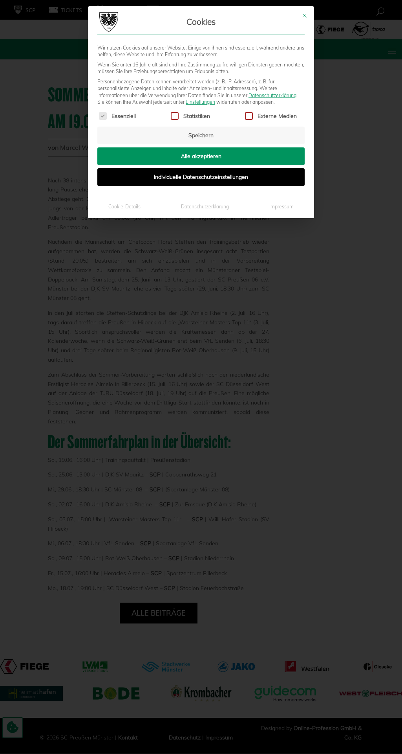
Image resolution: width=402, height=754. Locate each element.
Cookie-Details (124, 207)
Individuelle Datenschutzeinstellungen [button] (201, 176)
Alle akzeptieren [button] (201, 156)
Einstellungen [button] (200, 102)
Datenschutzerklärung (272, 95)
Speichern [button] (201, 135)
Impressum (281, 207)
